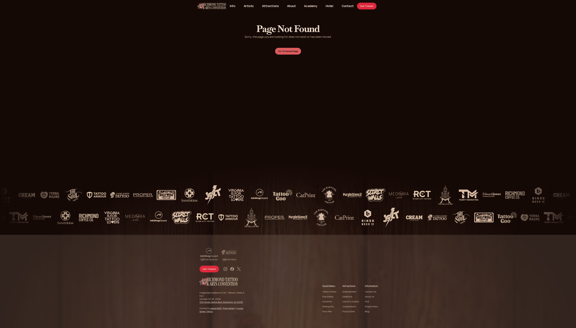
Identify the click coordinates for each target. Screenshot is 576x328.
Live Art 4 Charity (350, 301)
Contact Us (370, 291)
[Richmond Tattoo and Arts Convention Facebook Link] (232, 269)
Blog (367, 311)
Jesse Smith (216, 308)
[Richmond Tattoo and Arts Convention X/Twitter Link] (239, 269)
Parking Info (328, 306)
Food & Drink (348, 311)
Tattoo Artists (329, 291)
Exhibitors (347, 296)
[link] (347, 6)
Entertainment (349, 291)
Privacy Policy (371, 306)
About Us (369, 296)
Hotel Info (327, 301)
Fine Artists (327, 296)
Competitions (349, 306)
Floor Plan (327, 311)
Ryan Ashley (229, 308)
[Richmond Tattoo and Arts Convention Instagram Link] (225, 269)
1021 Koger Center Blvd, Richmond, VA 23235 (221, 302)
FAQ (367, 301)
